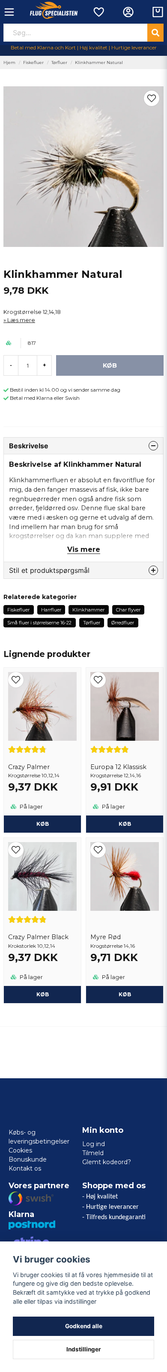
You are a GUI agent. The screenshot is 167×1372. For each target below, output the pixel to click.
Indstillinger (83, 1349)
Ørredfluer (122, 623)
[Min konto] (128, 12)
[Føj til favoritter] (98, 12)
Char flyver (128, 610)
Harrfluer (51, 610)
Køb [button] (42, 824)
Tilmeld (93, 1153)
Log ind (93, 1144)
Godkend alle (83, 1326)
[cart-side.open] (158, 12)
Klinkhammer (88, 610)
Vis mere (83, 549)
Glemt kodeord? (106, 1162)
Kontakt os (25, 1168)
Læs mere (21, 320)
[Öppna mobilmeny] (9, 12)
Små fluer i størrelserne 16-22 (39, 623)
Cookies (20, 1150)
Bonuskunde (28, 1159)
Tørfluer (59, 62)
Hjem (9, 62)
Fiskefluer (33, 62)
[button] (151, 98)
